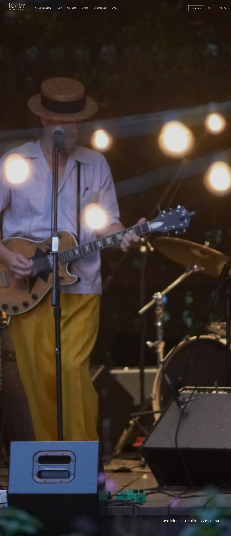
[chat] (209, 8)
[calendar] (220, 8)
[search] (225, 8)
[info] (215, 8)
